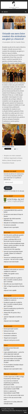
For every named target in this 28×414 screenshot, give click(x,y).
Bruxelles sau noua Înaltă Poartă (13, 284)
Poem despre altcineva (10, 333)
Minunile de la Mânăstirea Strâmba (14, 223)
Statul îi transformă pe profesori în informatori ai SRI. (11, 382)
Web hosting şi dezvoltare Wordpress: (12, 410)
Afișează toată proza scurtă (11, 340)
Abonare (8, 188)
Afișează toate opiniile (10, 290)
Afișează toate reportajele (11, 227)
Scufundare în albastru (10, 335)
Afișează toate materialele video (13, 369)
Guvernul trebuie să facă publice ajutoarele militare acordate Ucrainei (13, 360)
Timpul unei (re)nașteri (10, 338)
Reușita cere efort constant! (12, 155)
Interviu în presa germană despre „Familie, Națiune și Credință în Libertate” (13, 253)
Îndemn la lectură (9, 331)
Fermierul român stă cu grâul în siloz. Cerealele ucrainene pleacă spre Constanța (13, 279)
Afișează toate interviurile (11, 262)
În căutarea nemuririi (10, 225)
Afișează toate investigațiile (11, 321)
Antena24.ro (7, 402)
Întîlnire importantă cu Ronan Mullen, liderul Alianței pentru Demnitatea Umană (12, 160)
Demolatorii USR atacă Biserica (12, 356)
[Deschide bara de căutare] (25, 11)
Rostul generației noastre (11, 329)
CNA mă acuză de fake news (16, 395)
